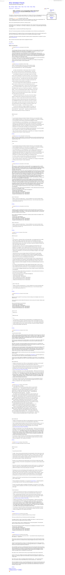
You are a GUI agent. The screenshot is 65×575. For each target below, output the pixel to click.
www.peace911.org (14, 37)
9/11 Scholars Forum (16, 3)
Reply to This (11, 43)
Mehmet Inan (18, 11)
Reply (13, 61)
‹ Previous (11, 569)
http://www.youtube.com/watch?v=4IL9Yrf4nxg (21, 369)
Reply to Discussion (12, 568)
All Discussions (11, 8)
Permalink (12, 47)
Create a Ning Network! (8, 0)
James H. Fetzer (52, 9)
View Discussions (16, 12)
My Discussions (17, 8)
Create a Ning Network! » (51, 12)
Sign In (52, 0)
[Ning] (2, 0)
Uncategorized (33, 11)
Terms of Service (54, 573)
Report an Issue (49, 573)
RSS (9, 571)
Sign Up (49, 0)
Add (45, 8)
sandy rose (17, 232)
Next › (21, 569)
